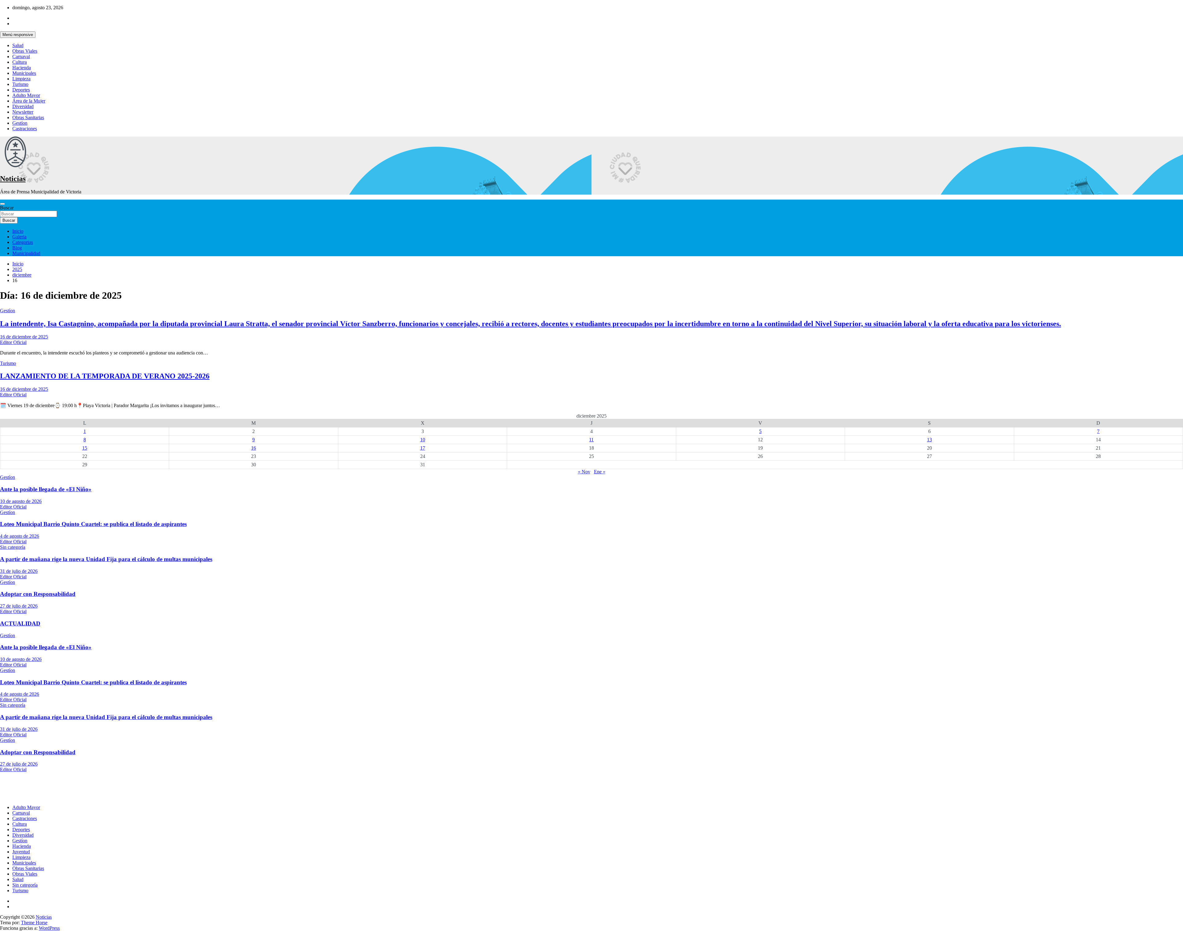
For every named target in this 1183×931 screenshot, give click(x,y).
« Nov (584, 471)
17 (422, 448)
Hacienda (21, 67)
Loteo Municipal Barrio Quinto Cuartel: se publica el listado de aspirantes (93, 524)
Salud (17, 45)
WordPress (49, 928)
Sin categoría (12, 547)
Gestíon (19, 123)
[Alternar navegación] (2, 204)
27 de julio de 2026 (19, 606)
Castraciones (24, 128)
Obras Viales (24, 51)
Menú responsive (17, 34)
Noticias (13, 179)
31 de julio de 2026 (19, 571)
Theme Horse (34, 922)
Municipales (24, 73)
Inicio (17, 231)
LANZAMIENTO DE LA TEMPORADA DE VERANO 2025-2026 (104, 376)
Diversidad (23, 106)
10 (422, 439)
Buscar (7, 207)
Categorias (22, 242)
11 (591, 439)
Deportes (21, 89)
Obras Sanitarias (28, 117)
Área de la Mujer (28, 100)
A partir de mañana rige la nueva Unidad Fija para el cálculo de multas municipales (106, 559)
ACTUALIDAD (20, 623)
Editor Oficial (13, 342)
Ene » (599, 471)
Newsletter (22, 112)
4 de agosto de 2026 (19, 536)
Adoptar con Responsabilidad (37, 594)
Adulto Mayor (26, 95)
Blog (17, 247)
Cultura (19, 62)
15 (84, 448)
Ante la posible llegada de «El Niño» (45, 489)
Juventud (21, 851)
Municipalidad (26, 253)
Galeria (19, 236)
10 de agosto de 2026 (21, 501)
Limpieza (21, 78)
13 (929, 439)
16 (253, 448)
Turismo (20, 84)
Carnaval (21, 56)
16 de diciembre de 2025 (24, 336)
